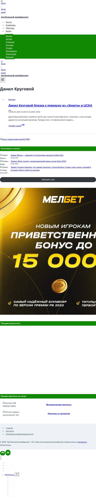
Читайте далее (16, 126)
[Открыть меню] (2, 80)
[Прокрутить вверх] (2, 453)
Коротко (11, 100)
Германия (10, 42)
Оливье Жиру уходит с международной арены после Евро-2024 (38, 161)
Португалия (11, 54)
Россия (9, 36)
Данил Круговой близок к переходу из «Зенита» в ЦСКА (50, 105)
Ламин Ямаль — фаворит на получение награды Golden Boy (37, 155)
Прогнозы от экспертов (59, 414)
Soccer (9, 22)
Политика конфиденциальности (19, 434)
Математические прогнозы (58, 405)
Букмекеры (11, 25)
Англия (9, 39)
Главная (9, 428)
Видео (8, 31)
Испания (9, 45)
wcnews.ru (82, 442)
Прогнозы (10, 28)
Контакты (10, 431)
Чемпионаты (9, 475)
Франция (10, 57)
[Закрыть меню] (0, 458)
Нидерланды (11, 51)
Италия (9, 48)
